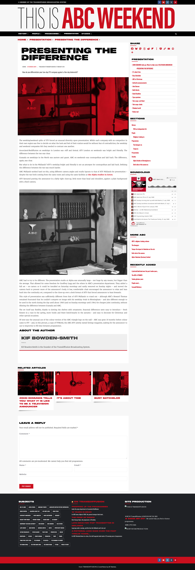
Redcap (61, 532)
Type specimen (137, 97)
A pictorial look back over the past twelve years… (145, 271)
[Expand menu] (28, 34)
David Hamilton (137, 94)
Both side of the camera (138, 253)
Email (77, 465)
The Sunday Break (48, 544)
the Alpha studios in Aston (100, 175)
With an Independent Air (140, 129)
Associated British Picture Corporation (59, 507)
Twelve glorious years (137, 279)
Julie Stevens (60, 524)
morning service (42, 528)
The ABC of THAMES (137, 275)
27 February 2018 (60, 67)
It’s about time (69, 398)
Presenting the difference (145, 68)
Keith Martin (136, 90)
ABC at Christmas (137, 79)
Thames (60, 536)
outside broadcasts (24, 532)
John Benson (136, 86)
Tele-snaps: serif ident (139, 101)
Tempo (54, 536)
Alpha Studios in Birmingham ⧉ (142, 160)
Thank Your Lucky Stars (25, 540)
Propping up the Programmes (90, 507)
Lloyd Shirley (23, 528)
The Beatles (45, 540)
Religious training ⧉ (138, 137)
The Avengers (135, 245)
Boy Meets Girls (46, 511)
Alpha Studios (32, 507)
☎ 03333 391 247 (135, 519)
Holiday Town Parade (25, 519)
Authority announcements (140, 83)
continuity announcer (25, 515)
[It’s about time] (73, 383)
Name (22, 465)
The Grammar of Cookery (57, 540)
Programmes (52, 34)
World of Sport (65, 544)
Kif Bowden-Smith (32, 67)
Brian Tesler (56, 511)
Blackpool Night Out (35, 511)
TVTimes (56, 544)
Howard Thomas (36, 519)
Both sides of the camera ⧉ (140, 164)
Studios (86, 34)
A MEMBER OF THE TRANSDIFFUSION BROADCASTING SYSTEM (42, 2)
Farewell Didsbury (136, 287)
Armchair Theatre (42, 507)
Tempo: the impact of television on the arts (143, 249)
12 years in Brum (82, 512)
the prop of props (83, 517)
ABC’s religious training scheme (140, 241)
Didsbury (57, 515)
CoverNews (102, 567)
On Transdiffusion (89, 502)
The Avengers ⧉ (137, 145)
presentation (54, 532)
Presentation (71, 33)
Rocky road (136, 112)
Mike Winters (32, 528)
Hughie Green (46, 519)
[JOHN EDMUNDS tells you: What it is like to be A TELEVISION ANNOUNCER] (36, 383)
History (22, 34)
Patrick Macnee (35, 532)
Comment (24, 434)
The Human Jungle (24, 544)
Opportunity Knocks (59, 528)
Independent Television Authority (28, 524)
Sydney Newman (38, 536)
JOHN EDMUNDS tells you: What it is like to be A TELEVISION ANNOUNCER (152, 65)
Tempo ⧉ (135, 149)
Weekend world (137, 108)
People (36, 34)
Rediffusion (22, 536)
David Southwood (48, 515)
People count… (136, 283)
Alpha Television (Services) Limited (141, 257)
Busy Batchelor (107, 398)
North (50, 528)
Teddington (47, 536)
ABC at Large (23, 507)
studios (30, 536)
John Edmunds (50, 524)
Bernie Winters (23, 511)
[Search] (176, 34)
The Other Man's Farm (36, 544)
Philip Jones (45, 532)
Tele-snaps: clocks (137, 104)
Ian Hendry (54, 519)
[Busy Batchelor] (111, 383)
